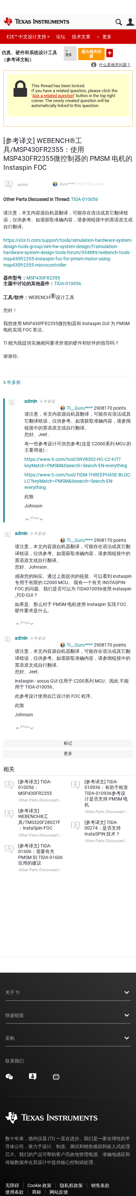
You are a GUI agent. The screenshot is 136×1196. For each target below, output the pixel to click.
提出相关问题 (91, 53)
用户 (130, 22)
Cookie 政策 (39, 1185)
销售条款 (100, 1185)
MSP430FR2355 (43, 277)
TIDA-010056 (84, 199)
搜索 (118, 22)
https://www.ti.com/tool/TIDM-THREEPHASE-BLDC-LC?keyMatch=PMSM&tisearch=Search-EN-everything (77, 481)
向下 (41, 520)
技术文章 (81, 36)
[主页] (36, 21)
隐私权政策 (71, 1185)
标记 (68, 743)
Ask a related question (53, 95)
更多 (107, 36)
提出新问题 (109, 53)
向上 (27, 520)
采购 (10, 1038)
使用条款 (14, 1192)
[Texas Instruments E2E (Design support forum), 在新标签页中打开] (33, 1079)
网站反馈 (59, 1192)
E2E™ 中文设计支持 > (28, 36)
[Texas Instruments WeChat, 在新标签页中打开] (9, 1079)
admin (22, 184)
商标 (36, 1192)
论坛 (60, 36)
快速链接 (14, 1015)
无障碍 (12, 1185)
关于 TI (12, 992)
